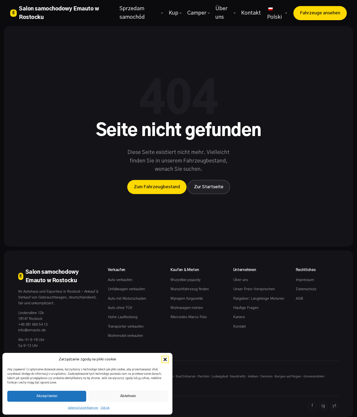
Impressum (305, 280)
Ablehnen (128, 396)
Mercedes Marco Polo (188, 317)
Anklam (253, 376)
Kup (173, 13)
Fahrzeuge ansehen (320, 13)
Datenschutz (306, 289)
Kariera (239, 317)
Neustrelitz (238, 376)
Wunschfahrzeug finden (189, 289)
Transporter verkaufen (126, 326)
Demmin (266, 376)
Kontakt (251, 13)
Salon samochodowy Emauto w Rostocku (55, 13)
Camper (196, 13)
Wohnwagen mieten (186, 308)
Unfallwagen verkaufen (126, 289)
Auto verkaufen (120, 280)
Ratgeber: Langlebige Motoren (258, 298)
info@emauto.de (32, 330)
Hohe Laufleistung (122, 317)
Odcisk (105, 407)
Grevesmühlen (313, 376)
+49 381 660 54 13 (33, 324)
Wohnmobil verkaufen (125, 336)
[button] (165, 359)
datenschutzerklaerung (83, 407)
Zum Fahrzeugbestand (157, 187)
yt (334, 406)
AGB (299, 298)
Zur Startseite (208, 187)
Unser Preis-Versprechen (254, 289)
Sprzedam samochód (132, 13)
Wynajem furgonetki (186, 298)
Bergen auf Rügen (288, 376)
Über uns (221, 13)
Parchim (203, 376)
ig (323, 406)
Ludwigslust (220, 376)
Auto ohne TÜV (120, 308)
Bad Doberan (186, 376)
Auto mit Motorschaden (127, 298)
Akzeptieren (46, 396)
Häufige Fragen (246, 308)
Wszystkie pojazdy (185, 280)
